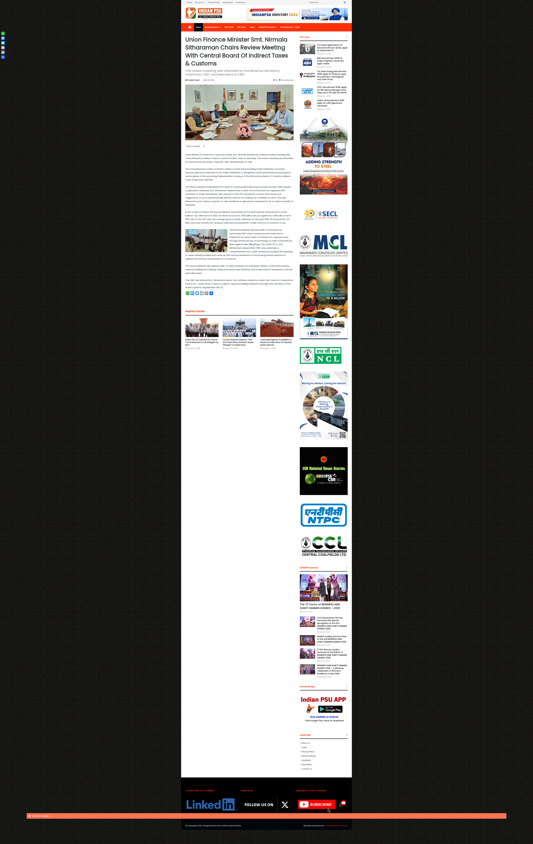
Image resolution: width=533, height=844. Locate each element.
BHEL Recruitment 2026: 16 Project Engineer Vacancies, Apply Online (330, 61)
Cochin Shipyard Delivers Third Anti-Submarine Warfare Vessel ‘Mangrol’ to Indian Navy (238, 342)
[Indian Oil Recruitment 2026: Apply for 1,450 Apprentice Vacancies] (307, 104)
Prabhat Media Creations (336, 825)
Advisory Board (308, 756)
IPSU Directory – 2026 (290, 27)
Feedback (306, 760)
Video (252, 27)
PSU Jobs (241, 27)
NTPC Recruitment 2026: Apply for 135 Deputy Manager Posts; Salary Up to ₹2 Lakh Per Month (332, 90)
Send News (228, 2)
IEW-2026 (229, 27)
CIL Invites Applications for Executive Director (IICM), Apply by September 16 (332, 48)
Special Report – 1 (213, 27)
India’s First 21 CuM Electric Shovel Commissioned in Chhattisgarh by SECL (201, 342)
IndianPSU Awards (267, 27)
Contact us (240, 2)
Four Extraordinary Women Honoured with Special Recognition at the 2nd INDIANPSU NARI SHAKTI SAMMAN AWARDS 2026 (332, 623)
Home (189, 2)
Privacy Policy (214, 2)
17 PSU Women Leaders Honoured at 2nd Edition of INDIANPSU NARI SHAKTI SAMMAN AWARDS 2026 (332, 653)
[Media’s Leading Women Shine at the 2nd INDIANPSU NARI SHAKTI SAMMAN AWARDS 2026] (307, 640)
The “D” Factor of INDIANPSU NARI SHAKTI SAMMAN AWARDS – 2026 (320, 606)
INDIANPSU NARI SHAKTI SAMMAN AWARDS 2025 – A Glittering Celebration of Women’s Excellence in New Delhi (332, 669)
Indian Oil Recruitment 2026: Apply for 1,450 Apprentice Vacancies (331, 103)
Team (304, 747)
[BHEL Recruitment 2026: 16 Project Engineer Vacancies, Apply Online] (307, 62)
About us (199, 2)
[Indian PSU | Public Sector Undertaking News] (204, 13)
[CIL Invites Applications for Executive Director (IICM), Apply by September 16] (307, 49)
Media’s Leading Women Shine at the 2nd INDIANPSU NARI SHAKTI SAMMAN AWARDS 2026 (332, 639)
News (198, 27)
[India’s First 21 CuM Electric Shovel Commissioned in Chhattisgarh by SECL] (202, 327)
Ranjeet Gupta (193, 80)
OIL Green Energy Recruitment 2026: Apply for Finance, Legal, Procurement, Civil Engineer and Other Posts (331, 75)
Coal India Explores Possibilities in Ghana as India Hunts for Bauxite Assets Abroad (276, 342)
